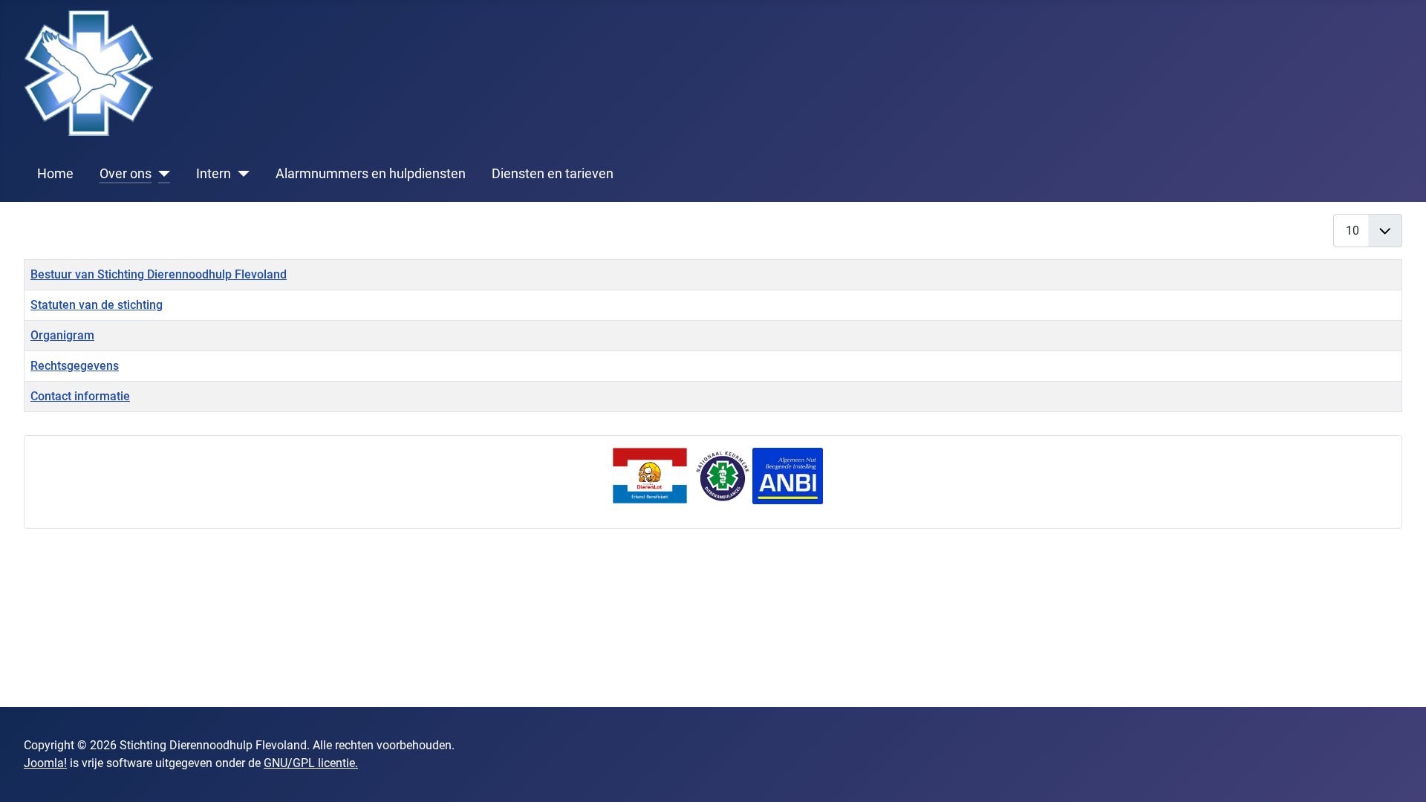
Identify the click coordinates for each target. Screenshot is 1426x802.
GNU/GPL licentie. (311, 763)
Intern (213, 173)
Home (55, 173)
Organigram (62, 335)
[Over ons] (161, 173)
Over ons (126, 173)
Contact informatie (80, 396)
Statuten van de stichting (96, 305)
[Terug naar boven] (1400, 774)
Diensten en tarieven (552, 173)
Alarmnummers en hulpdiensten (371, 173)
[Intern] (240, 173)
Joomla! (45, 763)
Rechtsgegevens (74, 366)
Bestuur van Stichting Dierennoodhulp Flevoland (158, 274)
